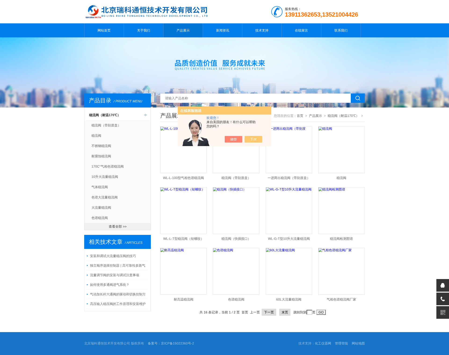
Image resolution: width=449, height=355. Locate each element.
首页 (300, 116)
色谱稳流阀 (99, 218)
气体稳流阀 (99, 187)
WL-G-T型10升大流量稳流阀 (289, 238)
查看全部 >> (118, 226)
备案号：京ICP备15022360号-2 (171, 343)
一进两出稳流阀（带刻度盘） (289, 178)
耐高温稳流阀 (183, 299)
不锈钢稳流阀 (101, 146)
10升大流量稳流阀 (104, 177)
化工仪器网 (323, 343)
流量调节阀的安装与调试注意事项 (114, 275)
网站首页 (104, 30)
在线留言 (301, 30)
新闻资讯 (222, 30)
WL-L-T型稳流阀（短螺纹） (183, 238)
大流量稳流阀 (101, 207)
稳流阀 (96, 135)
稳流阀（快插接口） (236, 238)
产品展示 (183, 30)
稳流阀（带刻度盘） (106, 125)
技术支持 (261, 30)
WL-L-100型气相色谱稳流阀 (183, 178)
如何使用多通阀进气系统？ (109, 285)
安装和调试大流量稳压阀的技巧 (113, 256)
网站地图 (358, 343)
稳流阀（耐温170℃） (105, 115)
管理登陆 (341, 343)
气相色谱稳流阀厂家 (341, 299)
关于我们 (143, 30)
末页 (285, 312)
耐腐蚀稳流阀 (101, 156)
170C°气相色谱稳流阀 (107, 166)
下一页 (269, 312)
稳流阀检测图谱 (341, 238)
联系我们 (341, 30)
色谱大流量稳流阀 (104, 197)
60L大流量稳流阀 (288, 299)
